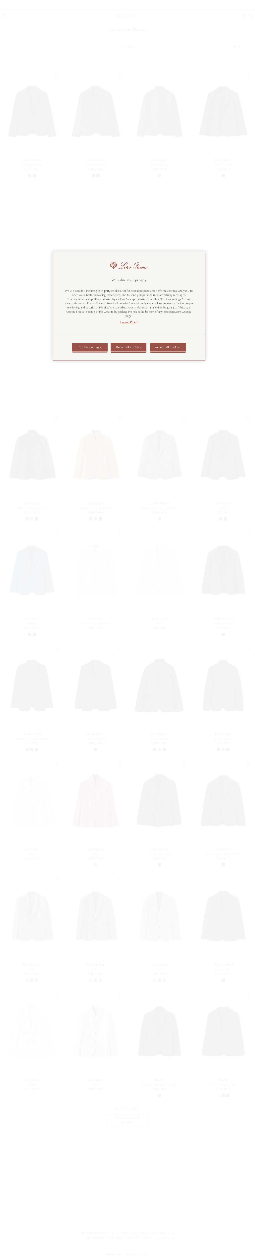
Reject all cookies (128, 347)
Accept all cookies (168, 347)
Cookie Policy (129, 322)
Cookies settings (90, 347)
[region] (128, 306)
